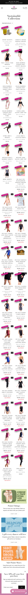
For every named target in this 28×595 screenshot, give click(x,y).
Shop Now (14, 513)
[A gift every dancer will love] (14, 525)
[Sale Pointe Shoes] (14, 553)
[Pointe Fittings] (14, 496)
